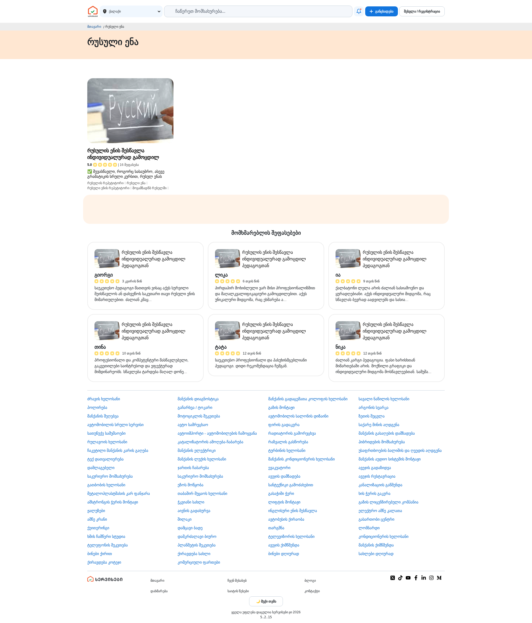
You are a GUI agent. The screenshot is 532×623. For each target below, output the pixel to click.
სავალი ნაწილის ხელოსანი (384, 399)
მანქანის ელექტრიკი (197, 450)
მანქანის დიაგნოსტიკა (198, 399)
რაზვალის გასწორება (288, 442)
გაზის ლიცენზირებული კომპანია (388, 502)
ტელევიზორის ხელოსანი (291, 536)
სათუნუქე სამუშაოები (106, 433)
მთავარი (94, 27)
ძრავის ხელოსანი (103, 399)
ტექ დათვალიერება (105, 459)
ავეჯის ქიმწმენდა (283, 545)
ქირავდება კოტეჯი (104, 562)
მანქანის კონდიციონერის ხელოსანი (301, 459)
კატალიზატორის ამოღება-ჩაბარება (210, 442)
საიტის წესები (238, 591)
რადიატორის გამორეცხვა (292, 433)
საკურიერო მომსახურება (110, 476)
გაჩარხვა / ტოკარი (195, 407)
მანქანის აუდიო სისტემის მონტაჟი (390, 459)
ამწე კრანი (97, 519)
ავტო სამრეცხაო (193, 424)
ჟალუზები (96, 510)
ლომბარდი (369, 528)
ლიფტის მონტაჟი (284, 502)
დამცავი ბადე (190, 528)
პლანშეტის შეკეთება (197, 545)
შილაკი (184, 519)
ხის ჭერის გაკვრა (374, 493)
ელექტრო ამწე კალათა (380, 510)
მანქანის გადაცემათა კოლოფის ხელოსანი (307, 399)
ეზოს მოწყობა (190, 485)
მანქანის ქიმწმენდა (376, 545)
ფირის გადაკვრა (284, 424)
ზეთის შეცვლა (372, 416)
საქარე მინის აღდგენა (379, 424)
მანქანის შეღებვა (103, 416)
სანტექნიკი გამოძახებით (290, 485)
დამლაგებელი (100, 467)
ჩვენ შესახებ (237, 581)
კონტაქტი (312, 591)
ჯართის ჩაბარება (193, 467)
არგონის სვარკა (373, 407)
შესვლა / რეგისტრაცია (422, 11)
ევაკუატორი (279, 467)
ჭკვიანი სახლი (191, 502)
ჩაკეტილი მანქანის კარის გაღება (117, 450)
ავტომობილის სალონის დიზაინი (298, 416)
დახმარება (159, 591)
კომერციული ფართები (199, 562)
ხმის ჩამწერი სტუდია (106, 536)
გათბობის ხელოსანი (106, 485)
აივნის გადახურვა (194, 510)
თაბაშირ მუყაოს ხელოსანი (202, 493)
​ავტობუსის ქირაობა (286, 519)
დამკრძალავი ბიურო (197, 536)
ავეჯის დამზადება (284, 476)
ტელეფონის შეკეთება (107, 545)
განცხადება (384, 11)
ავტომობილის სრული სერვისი (115, 424)
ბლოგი (310, 581)
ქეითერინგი (98, 528)
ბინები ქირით (99, 553)
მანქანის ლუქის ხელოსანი (202, 459)
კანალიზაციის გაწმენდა (380, 485)
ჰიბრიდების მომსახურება (382, 442)
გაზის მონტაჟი (281, 407)
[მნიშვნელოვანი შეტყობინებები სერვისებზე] (359, 11)
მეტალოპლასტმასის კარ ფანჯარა (118, 493)
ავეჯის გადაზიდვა (375, 467)
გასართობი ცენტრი (376, 519)
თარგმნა (276, 528)
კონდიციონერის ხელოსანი (383, 536)
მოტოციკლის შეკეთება (199, 416)
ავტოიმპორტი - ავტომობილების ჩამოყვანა (217, 433)
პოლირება (97, 407)
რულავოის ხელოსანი (107, 442)
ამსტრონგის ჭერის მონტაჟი (112, 502)
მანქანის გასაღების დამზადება (387, 433)
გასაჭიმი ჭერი (281, 493)
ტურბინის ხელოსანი (286, 450)
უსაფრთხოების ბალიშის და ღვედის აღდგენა (400, 450)
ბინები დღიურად (283, 553)
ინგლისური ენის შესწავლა (292, 510)
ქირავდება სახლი (194, 553)
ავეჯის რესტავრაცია (377, 476)
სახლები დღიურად (376, 553)
